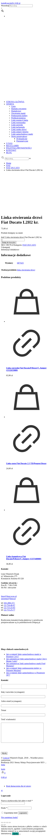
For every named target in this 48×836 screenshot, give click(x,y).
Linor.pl (6, 758)
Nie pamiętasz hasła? (9, 817)
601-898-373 (9, 603)
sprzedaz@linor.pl (8, 599)
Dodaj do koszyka (8, 243)
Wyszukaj (5, 5)
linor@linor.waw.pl (9, 596)
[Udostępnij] (7, 822)
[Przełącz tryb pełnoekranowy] (5, 822)
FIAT (8, 165)
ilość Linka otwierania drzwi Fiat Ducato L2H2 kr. (21, 237)
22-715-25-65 (9, 608)
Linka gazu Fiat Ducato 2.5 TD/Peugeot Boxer (26, 463)
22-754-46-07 (9, 605)
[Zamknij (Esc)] (10, 822)
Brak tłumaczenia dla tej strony (18, 786)
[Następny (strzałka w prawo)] (5, 824)
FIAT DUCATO (13, 168)
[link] (30, 158)
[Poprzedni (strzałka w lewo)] (2, 824)
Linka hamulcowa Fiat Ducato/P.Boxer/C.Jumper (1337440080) (23, 557)
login (3, 769)
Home (8, 163)
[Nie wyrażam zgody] (20, 834)
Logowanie (23, 813)
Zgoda (15, 834)
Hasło (4, 808)
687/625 (20, 263)
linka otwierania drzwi (26, 270)
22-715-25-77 (9, 610)
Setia (3, 765)
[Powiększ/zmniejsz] (2, 822)
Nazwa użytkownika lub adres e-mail (17, 801)
